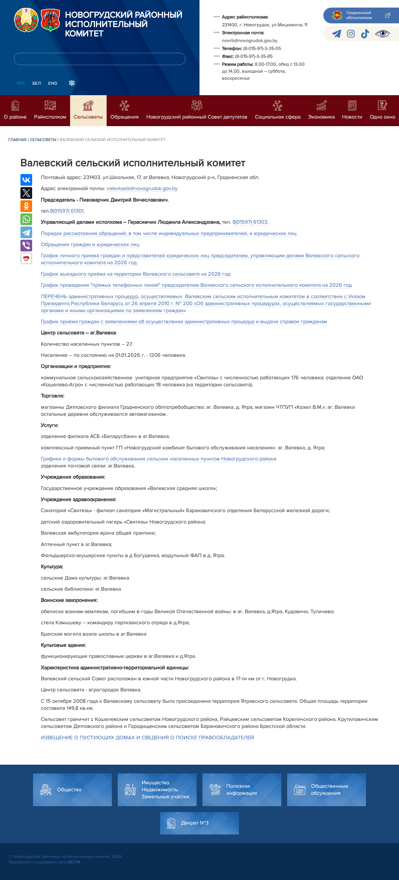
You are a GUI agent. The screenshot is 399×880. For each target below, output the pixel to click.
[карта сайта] (72, 82)
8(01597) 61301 (67, 211)
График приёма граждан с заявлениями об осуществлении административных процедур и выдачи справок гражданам (184, 321)
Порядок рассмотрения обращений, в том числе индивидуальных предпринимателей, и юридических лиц (168, 233)
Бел (36, 83)
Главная (17, 139)
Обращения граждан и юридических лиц (90, 244)
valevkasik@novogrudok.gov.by (142, 188)
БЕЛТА (74, 862)
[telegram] (336, 33)
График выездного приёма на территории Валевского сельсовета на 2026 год (135, 274)
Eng (52, 83)
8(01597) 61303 (250, 222)
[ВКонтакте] (26, 180)
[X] (26, 193)
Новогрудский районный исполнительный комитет (124, 25)
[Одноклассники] (26, 206)
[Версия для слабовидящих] (382, 33)
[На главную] (26, 20)
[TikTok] (364, 33)
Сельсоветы (43, 139)
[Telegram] (26, 232)
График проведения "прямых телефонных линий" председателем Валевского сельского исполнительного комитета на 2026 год (196, 285)
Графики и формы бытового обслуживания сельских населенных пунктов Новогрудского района (158, 458)
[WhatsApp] (26, 219)
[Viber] (26, 245)
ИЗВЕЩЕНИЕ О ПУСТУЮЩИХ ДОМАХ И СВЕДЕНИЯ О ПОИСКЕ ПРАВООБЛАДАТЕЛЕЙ (147, 737)
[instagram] (351, 33)
